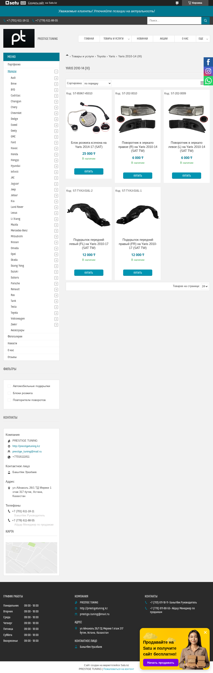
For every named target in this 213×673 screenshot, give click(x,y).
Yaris (112, 56)
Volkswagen (18, 318)
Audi (13, 78)
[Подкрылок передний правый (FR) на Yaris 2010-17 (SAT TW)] (137, 215)
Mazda (14, 224)
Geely (14, 130)
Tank (13, 301)
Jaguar (15, 183)
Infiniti (15, 172)
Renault (15, 289)
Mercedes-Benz (19, 230)
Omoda (15, 248)
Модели (12, 71)
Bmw (13, 83)
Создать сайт (36, 2)
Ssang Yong (17, 265)
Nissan (15, 242)
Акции (164, 38)
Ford (13, 142)
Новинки (142, 38)
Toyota (101, 56)
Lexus (14, 213)
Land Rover (17, 207)
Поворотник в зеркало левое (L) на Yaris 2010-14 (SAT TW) (186, 146)
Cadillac (15, 95)
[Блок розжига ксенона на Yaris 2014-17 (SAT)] (88, 118)
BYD (13, 89)
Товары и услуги (114, 38)
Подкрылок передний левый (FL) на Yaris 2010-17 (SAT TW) (88, 244)
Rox (13, 295)
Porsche (15, 283)
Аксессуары (17, 330)
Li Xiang (15, 219)
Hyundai (15, 166)
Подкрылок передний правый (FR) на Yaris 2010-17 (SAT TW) (138, 244)
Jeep (13, 189)
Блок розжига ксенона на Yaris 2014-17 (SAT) (88, 145)
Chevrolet (16, 113)
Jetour (14, 195)
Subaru (15, 277)
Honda (14, 154)
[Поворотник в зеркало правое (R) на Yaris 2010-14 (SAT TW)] (137, 118)
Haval (14, 148)
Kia (13, 201)
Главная (89, 38)
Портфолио (14, 64)
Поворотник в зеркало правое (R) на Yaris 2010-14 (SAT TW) (137, 146)
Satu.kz (125, 665)
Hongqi (15, 160)
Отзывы (12, 357)
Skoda (14, 260)
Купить (88, 171)
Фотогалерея (15, 336)
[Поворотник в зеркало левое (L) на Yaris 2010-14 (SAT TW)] (186, 118)
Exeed (14, 125)
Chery (14, 107)
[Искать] (205, 20)
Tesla (14, 306)
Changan (16, 101)
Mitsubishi (17, 236)
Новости (12, 343)
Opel (13, 254)
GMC (13, 136)
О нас (185, 38)
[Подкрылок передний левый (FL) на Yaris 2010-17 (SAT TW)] (88, 215)
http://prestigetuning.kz (26, 446)
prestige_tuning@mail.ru (27, 451)
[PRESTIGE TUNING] (19, 39)
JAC (13, 177)
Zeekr (14, 324)
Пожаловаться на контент (118, 669)
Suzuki (14, 271)
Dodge (14, 119)
